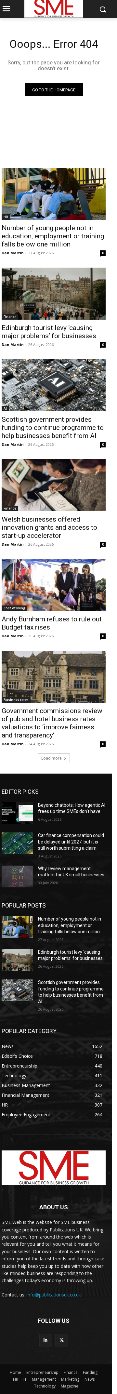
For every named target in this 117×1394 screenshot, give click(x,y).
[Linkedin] (45, 1340)
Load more (51, 758)
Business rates (16, 699)
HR (6, 217)
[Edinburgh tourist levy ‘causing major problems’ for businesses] (54, 294)
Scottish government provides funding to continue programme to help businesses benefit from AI (53, 428)
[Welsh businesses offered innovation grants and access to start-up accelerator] (54, 485)
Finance (10, 316)
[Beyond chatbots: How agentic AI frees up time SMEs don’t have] (17, 813)
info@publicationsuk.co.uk (54, 1295)
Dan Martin (13, 252)
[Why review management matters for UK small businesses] (17, 876)
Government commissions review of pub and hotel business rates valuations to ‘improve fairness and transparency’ (52, 723)
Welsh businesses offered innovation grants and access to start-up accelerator (49, 527)
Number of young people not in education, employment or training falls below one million (53, 236)
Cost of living (14, 608)
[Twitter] (61, 1340)
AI (5, 408)
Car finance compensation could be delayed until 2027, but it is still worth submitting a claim (71, 842)
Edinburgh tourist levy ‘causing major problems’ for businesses (49, 332)
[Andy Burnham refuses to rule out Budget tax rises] (54, 585)
